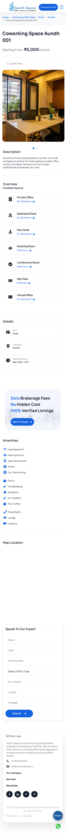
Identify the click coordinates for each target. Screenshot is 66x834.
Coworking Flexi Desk (23, 17)
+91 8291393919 (19, 760)
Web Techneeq (34, 810)
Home (5, 17)
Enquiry (58, 815)
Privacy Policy (13, 815)
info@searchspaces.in (22, 766)
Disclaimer (28, 815)
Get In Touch (20, 422)
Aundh (51, 17)
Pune (41, 17)
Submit (16, 713)
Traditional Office (48, 7)
